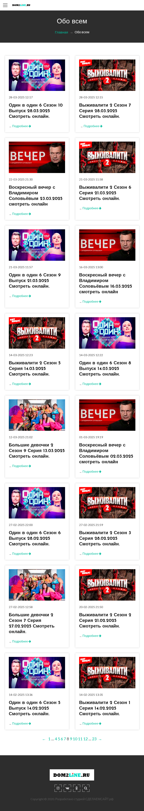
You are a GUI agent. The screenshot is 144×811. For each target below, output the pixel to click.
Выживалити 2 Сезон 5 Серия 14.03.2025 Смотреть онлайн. (35, 369)
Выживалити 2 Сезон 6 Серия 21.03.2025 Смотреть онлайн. (105, 193)
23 (94, 738)
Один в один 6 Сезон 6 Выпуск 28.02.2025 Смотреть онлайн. (35, 539)
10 (75, 738)
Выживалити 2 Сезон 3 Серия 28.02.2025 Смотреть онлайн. (105, 539)
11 (80, 738)
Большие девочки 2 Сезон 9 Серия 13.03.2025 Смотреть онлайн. (37, 451)
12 (85, 738)
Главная (61, 32)
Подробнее (20, 126)
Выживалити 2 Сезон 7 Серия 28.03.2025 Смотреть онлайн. (105, 111)
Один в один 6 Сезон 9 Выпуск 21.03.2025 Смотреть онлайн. (35, 281)
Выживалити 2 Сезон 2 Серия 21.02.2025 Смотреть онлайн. (105, 621)
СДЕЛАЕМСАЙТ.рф (99, 799)
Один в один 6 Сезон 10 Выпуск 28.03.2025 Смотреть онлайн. (36, 111)
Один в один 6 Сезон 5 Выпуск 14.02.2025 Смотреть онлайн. (34, 708)
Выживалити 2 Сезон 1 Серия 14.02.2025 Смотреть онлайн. (104, 708)
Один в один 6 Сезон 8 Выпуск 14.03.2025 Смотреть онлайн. (105, 369)
